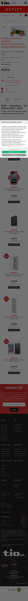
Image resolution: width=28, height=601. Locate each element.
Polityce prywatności (16, 146)
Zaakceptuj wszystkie (14, 152)
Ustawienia (14, 155)
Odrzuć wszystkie (14, 149)
